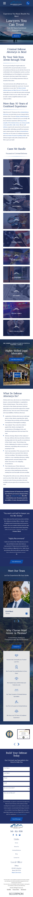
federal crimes (15, 123)
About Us (16, 36)
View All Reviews (16, 561)
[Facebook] (13, 835)
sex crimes (22, 123)
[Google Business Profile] (20, 835)
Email (5, 783)
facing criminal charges (22, 116)
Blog (16, 854)
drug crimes (23, 120)
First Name (7, 768)
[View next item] (18, 621)
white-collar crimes (14, 125)
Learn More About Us (16, 359)
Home (16, 842)
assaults (5, 123)
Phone (5, 778)
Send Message (16, 819)
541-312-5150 (16, 831)
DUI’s (9, 123)
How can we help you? (9, 792)
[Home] (16, 3)
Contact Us (16, 646)
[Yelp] (16, 835)
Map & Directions (16, 872)
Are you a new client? (9, 787)
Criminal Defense (16, 850)
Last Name (7, 773)
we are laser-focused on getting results (15, 135)
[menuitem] (9, 889)
